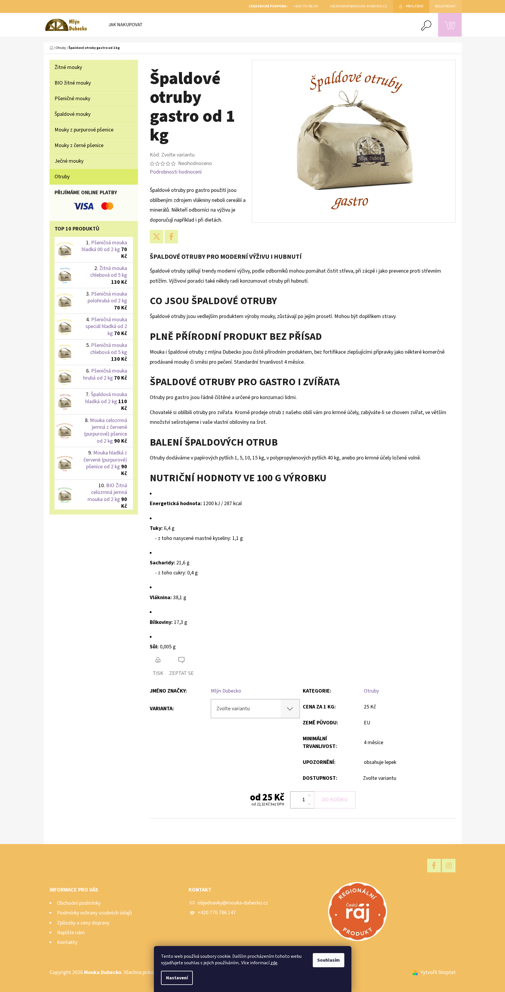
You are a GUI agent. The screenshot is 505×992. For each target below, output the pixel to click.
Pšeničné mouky (72, 98)
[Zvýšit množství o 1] (309, 796)
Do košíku (335, 799)
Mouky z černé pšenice (79, 145)
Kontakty (67, 942)
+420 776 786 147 (217, 912)
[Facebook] (171, 236)
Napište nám (71, 932)
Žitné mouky (68, 67)
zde (273, 963)
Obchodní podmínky (79, 903)
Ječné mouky (69, 161)
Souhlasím (328, 960)
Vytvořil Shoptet (438, 972)
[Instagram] (448, 865)
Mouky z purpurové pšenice (84, 130)
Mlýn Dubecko (226, 691)
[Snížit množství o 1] (309, 804)
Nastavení (177, 978)
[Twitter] (156, 236)
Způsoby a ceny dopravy (83, 923)
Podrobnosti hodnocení (176, 172)
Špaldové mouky (73, 114)
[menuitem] (126, 25)
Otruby (62, 176)
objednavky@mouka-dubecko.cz (233, 903)
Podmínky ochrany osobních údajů (94, 913)
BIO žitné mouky (73, 83)
